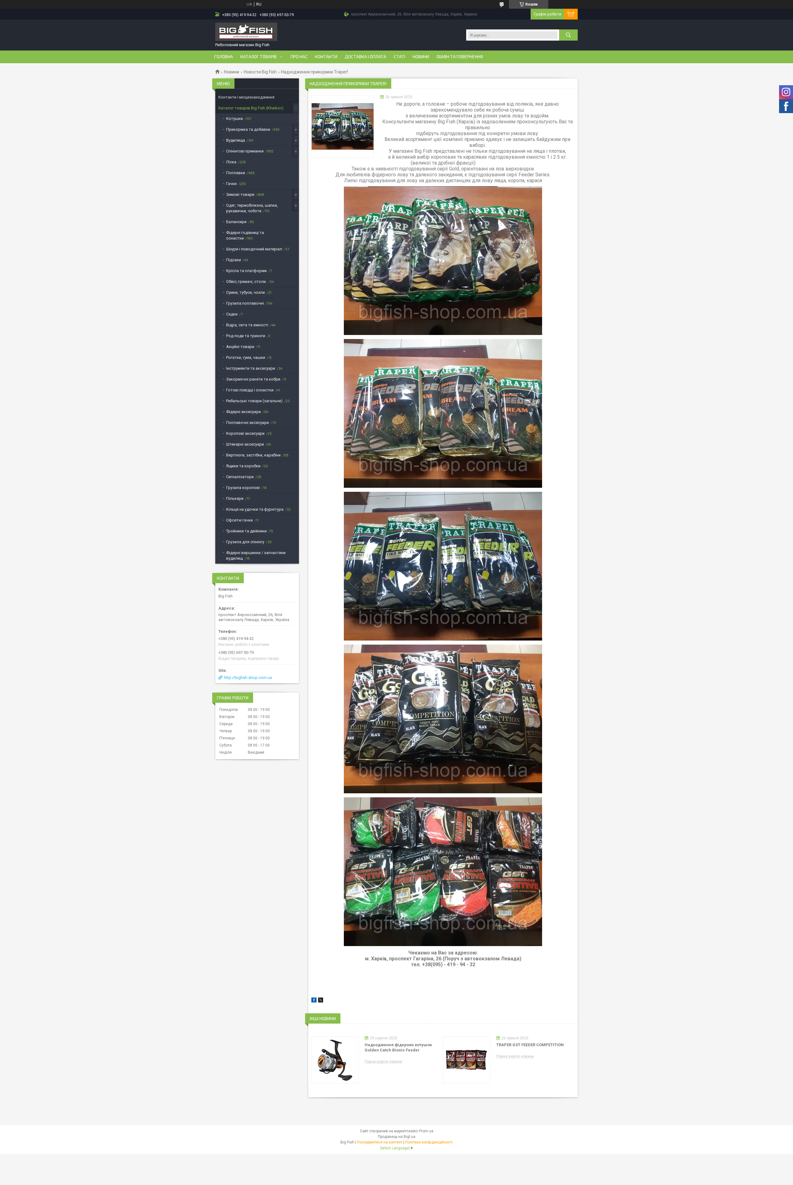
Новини (421, 57)
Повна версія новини (383, 1062)
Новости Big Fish (260, 71)
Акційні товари (240, 346)
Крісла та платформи (246, 270)
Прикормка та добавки (248, 129)
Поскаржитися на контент (379, 1142)
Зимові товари (240, 194)
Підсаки (233, 260)
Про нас (299, 57)
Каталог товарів (258, 57)
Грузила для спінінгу (245, 542)
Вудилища (235, 140)
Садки (232, 314)
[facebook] (314, 1001)
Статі (399, 57)
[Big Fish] (246, 32)
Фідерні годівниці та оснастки (245, 235)
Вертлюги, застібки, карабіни (253, 455)
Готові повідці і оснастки (250, 390)
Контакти (326, 57)
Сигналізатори (240, 476)
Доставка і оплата (365, 57)
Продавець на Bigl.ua (396, 1136)
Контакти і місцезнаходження (246, 97)
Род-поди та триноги (245, 335)
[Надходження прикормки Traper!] (342, 126)
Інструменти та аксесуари (250, 368)
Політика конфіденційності (429, 1142)
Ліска (231, 162)
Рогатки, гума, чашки (245, 357)
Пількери (234, 498)
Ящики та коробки (243, 466)
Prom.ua (426, 1131)
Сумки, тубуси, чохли (245, 292)
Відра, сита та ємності (247, 325)
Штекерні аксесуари (245, 444)
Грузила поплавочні (245, 303)
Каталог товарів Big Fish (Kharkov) (250, 108)
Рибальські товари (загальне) (254, 401)
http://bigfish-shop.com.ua (248, 677)
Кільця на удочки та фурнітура (254, 509)
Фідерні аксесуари (243, 411)
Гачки (231, 183)
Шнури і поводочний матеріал (254, 249)
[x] (320, 1001)
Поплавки (235, 172)
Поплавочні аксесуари (247, 422)
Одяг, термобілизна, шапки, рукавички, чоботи (252, 208)
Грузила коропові (243, 487)
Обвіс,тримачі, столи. (246, 281)
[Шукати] (568, 35)
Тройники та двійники (246, 531)
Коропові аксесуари (245, 433)
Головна (223, 57)
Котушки (234, 118)
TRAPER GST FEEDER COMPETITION (530, 1044)
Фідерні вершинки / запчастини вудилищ (256, 555)
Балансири (236, 221)
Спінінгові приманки (245, 151)
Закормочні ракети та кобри (253, 379)
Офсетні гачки (239, 520)
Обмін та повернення (459, 57)
